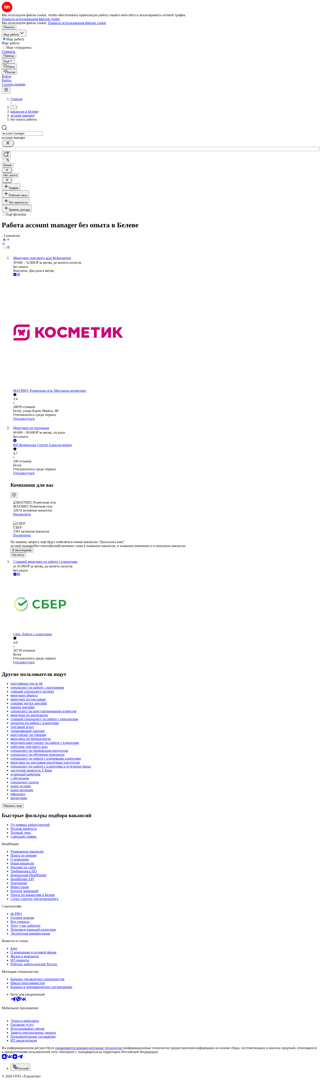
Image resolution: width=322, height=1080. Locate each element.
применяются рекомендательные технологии (88, 1048)
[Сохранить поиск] (6, 155)
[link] (9, 66)
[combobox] (22, 133)
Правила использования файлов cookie (77, 23)
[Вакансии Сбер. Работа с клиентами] (165, 604)
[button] (6, 76)
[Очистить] (8, 143)
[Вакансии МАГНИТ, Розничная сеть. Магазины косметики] (165, 333)
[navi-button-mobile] (6, 90)
